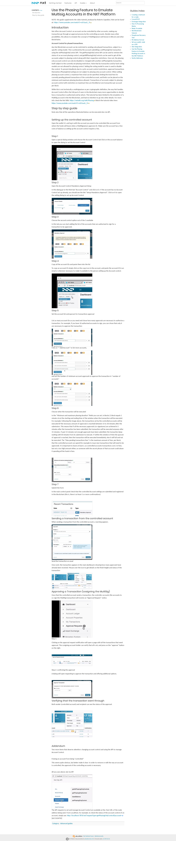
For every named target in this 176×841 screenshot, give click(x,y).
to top (41, 10)
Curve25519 (136, 19)
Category (55, 824)
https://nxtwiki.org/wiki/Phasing (82, 101)
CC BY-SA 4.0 (106, 839)
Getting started (55, 3)
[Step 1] (72, 163)
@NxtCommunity (99, 836)
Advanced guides (66, 824)
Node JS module (137, 28)
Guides (83, 3)
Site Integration (137, 47)
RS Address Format (138, 40)
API (76, 3)
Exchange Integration (139, 22)
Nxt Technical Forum (88, 836)
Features (68, 3)
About (92, 3)
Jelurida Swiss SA (89, 839)
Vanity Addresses (137, 58)
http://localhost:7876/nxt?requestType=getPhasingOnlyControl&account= (94, 816)
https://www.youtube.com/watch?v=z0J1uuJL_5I (72, 23)
